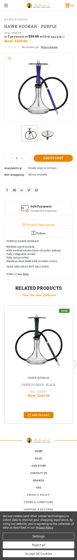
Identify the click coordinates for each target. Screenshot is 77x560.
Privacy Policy (38, 494)
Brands (38, 480)
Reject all (38, 545)
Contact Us (38, 473)
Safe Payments (41, 206)
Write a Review (49, 47)
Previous (3, 364)
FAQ (38, 487)
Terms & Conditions (38, 502)
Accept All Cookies (38, 553)
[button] (34, 37)
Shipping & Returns (38, 509)
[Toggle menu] (11, 5)
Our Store (38, 465)
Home (38, 451)
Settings (38, 536)
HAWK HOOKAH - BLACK (38, 385)
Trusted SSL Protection (43, 210)
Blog (38, 458)
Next (75, 364)
